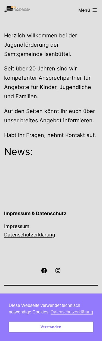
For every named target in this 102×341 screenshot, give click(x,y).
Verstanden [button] (51, 327)
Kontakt (75, 135)
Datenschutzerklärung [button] (72, 312)
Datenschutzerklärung (29, 235)
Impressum (16, 226)
